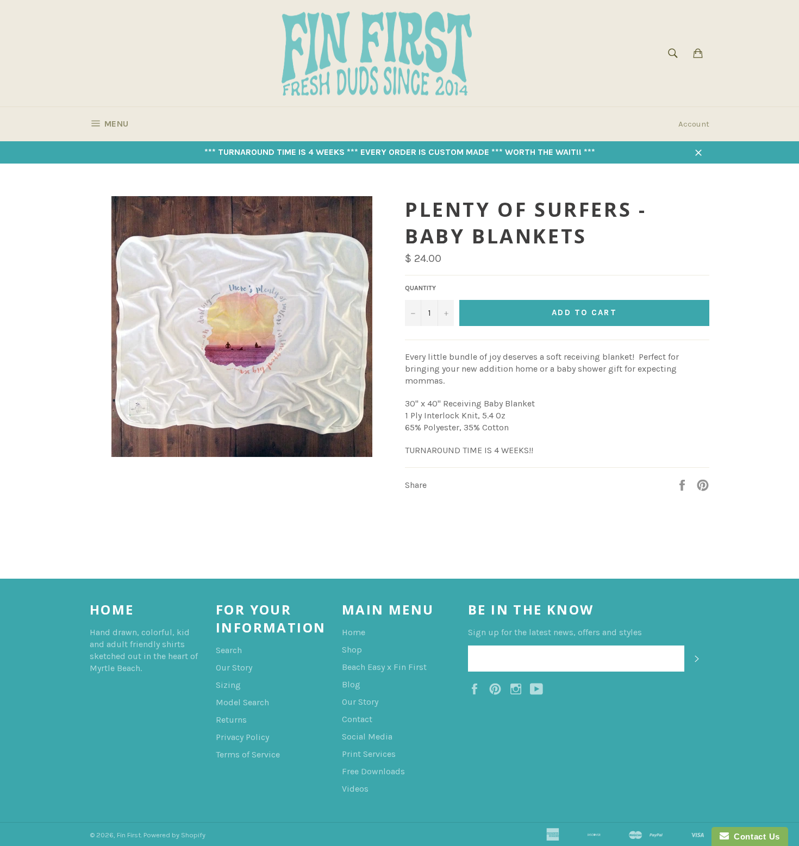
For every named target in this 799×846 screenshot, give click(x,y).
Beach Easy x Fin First (384, 667)
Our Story (234, 667)
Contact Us (754, 836)
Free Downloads (373, 771)
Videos (355, 789)
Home (353, 632)
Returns (231, 720)
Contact (357, 719)
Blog (351, 684)
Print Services (369, 754)
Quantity (420, 288)
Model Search (242, 702)
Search (229, 650)
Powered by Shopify (174, 835)
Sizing (228, 685)
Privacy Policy (242, 737)
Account (693, 124)
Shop (352, 649)
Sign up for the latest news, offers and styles (555, 632)
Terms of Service (248, 754)
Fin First (129, 835)
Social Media (367, 736)
